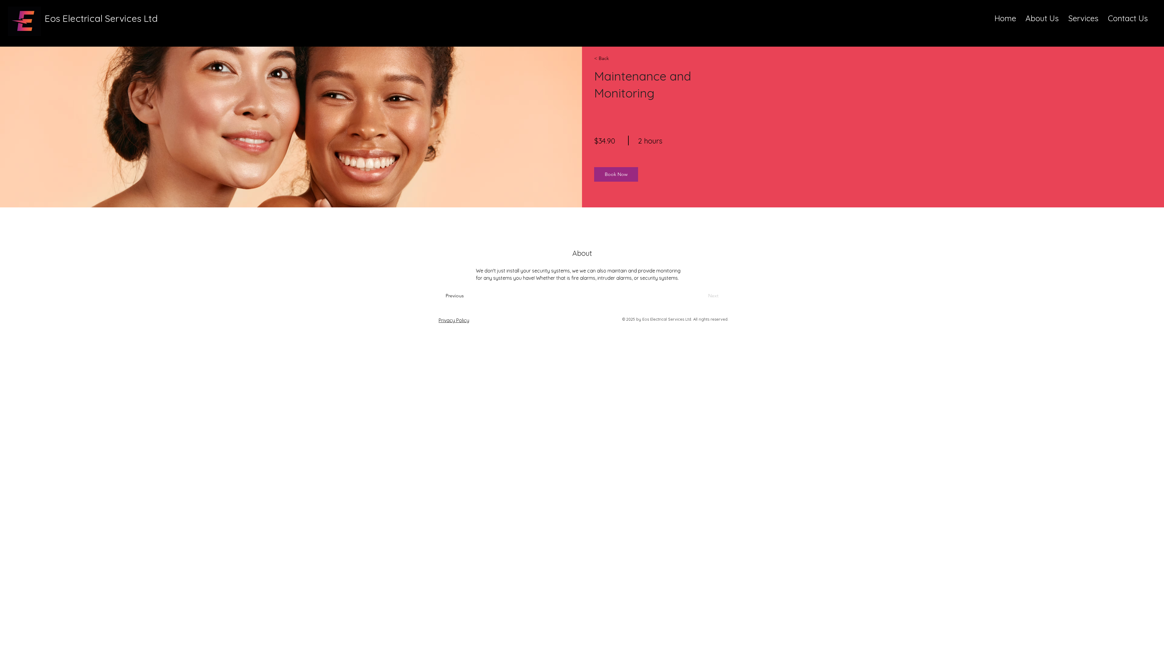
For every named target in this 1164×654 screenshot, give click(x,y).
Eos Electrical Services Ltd (101, 18)
